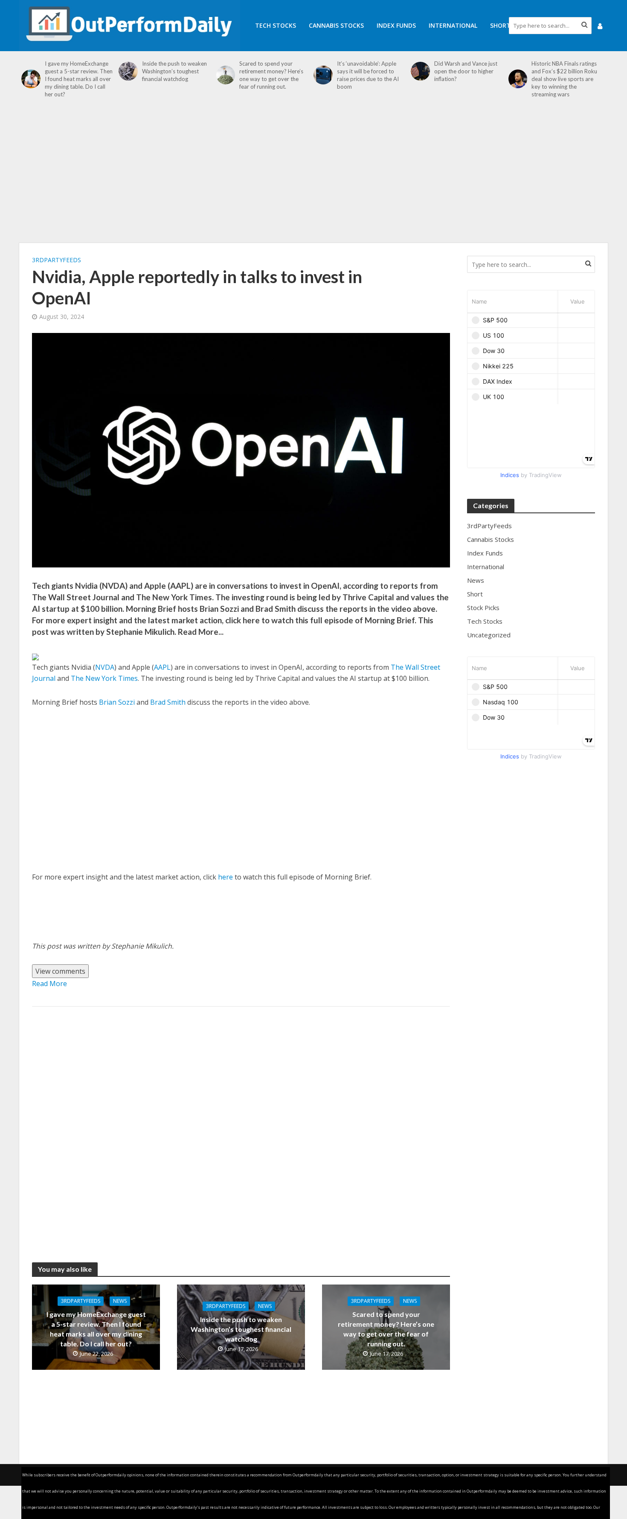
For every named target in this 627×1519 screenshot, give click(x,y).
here (225, 877)
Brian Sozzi (117, 702)
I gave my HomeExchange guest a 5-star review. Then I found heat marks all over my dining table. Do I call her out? (79, 79)
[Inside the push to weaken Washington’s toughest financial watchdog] (128, 71)
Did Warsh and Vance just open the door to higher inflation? (465, 71)
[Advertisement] (313, 174)
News (120, 1301)
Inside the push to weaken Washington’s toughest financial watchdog (174, 71)
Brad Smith (168, 702)
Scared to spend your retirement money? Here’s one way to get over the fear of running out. (271, 75)
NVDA (104, 667)
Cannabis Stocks (336, 25)
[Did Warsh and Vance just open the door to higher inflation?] (420, 71)
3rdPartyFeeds (56, 260)
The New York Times (104, 678)
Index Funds (396, 25)
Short (500, 25)
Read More (49, 983)
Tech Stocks (275, 25)
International (453, 25)
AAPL (162, 667)
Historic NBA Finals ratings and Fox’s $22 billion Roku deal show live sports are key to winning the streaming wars (564, 79)
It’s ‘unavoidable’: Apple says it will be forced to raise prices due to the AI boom (368, 75)
